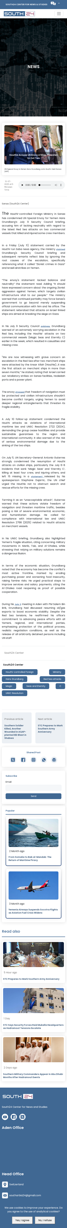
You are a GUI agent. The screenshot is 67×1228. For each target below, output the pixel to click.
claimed (60, 249)
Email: (9, 781)
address (45, 326)
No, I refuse (45, 1220)
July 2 (18, 604)
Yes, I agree (22, 1220)
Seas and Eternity (35, 686)
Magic (9, 686)
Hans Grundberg (14, 679)
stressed (20, 392)
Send (33, 796)
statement (37, 476)
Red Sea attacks (52, 679)
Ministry (57, 672)
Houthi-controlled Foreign (20, 672)
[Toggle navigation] (59, 13)
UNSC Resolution (14, 693)
